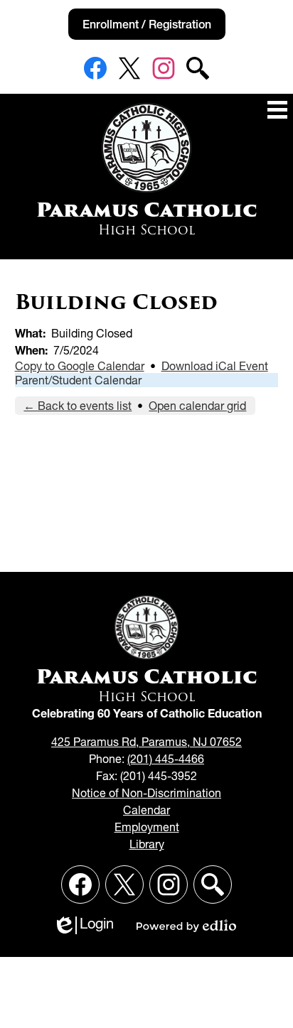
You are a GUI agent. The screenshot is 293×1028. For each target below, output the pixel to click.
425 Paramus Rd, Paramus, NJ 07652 (146, 742)
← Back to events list (77, 406)
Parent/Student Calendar (78, 380)
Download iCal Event (214, 366)
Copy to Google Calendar (79, 366)
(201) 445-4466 (165, 759)
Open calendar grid (197, 406)
